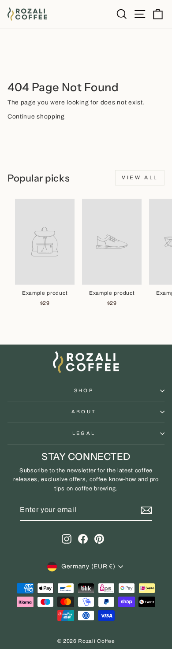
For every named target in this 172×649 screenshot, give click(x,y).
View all (140, 177)
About (84, 411)
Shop (83, 390)
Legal (84, 433)
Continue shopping (36, 116)
